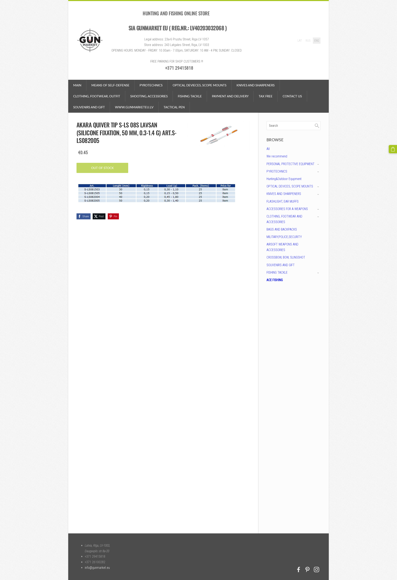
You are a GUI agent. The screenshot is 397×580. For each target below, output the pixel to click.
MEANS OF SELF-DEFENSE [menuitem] (110, 85)
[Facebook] (298, 569)
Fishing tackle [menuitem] (190, 96)
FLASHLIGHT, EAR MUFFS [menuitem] (283, 201)
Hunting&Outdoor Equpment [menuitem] (284, 179)
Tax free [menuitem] (266, 96)
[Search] (317, 125)
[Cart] (393, 149)
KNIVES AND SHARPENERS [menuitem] (284, 194)
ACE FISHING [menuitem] (275, 280)
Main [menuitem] (77, 85)
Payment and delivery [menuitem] (230, 96)
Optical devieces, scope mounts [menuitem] (199, 85)
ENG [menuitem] (316, 40)
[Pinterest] (307, 569)
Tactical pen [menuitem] (174, 107)
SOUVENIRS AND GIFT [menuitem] (281, 265)
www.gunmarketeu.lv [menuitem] (134, 107)
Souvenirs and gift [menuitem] (89, 107)
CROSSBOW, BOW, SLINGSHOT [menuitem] (286, 257)
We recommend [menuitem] (277, 156)
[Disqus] (293, 349)
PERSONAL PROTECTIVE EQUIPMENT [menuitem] (290, 164)
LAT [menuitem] (300, 40)
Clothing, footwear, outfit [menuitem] (96, 96)
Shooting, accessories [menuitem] (149, 96)
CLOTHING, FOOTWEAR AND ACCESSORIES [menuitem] (284, 219)
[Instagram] (316, 569)
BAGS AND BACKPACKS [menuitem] (282, 229)
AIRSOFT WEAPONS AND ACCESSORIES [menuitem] (282, 247)
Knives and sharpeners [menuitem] (256, 85)
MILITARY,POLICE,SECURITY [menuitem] (284, 237)
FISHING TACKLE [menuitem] (277, 272)
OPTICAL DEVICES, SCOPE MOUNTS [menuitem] (290, 186)
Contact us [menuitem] (292, 96)
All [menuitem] (268, 149)
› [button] (318, 164)
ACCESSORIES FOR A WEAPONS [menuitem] (287, 209)
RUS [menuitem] (308, 40)
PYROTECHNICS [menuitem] (151, 85)
